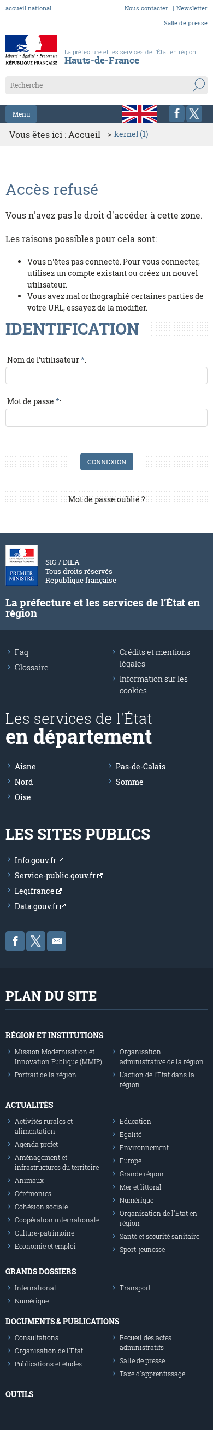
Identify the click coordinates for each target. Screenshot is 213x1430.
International (35, 1287)
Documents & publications (62, 1321)
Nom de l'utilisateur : (46, 359)
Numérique (136, 1200)
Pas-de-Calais (140, 766)
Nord (24, 782)
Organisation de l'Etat (49, 1350)
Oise (23, 797)
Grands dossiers (40, 1271)
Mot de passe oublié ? (106, 499)
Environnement (144, 1147)
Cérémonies (33, 1193)
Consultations (36, 1337)
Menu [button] (21, 114)
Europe (130, 1160)
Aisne (25, 766)
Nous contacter (146, 8)
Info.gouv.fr (36, 860)
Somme (130, 782)
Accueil (84, 134)
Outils (19, 1394)
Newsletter (192, 8)
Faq (21, 652)
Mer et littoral (141, 1186)
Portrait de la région (45, 1074)
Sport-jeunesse (142, 1249)
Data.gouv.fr (37, 906)
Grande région (142, 1173)
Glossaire (32, 667)
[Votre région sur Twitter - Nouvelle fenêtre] (194, 113)
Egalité (130, 1134)
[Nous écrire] (56, 941)
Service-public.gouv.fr (56, 875)
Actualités (29, 1105)
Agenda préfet (36, 1144)
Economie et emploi (45, 1246)
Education (135, 1121)
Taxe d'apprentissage (152, 1373)
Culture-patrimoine (44, 1232)
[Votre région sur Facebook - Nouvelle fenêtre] (177, 113)
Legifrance (35, 891)
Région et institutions (54, 1035)
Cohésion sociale (41, 1206)
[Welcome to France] (139, 114)
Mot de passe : (34, 401)
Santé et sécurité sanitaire (159, 1236)
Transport (135, 1287)
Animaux (29, 1180)
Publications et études (48, 1363)
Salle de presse (186, 23)
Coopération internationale (57, 1219)
